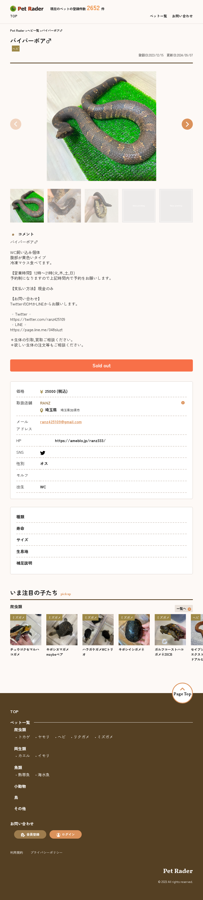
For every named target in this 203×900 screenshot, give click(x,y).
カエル (24, 755)
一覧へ (181, 608)
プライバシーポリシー (46, 852)
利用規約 (16, 852)
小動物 (20, 786)
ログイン (68, 834)
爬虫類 (20, 729)
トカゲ (24, 737)
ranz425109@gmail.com (61, 422)
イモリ (44, 755)
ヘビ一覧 (33, 30)
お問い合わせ (182, 15)
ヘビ (62, 737)
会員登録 (32, 834)
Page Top (182, 694)
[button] (187, 124)
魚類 (18, 767)
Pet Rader (17, 30)
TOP (13, 15)
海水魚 (44, 774)
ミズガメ (105, 737)
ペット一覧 (158, 15)
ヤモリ (44, 737)
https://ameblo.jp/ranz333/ (80, 440)
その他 (20, 808)
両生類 (20, 748)
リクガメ (81, 737)
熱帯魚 (24, 774)
